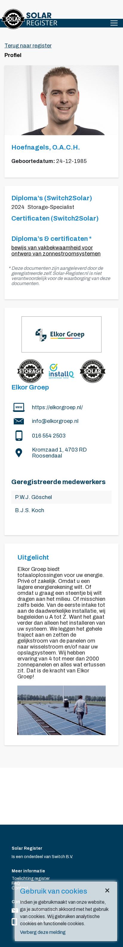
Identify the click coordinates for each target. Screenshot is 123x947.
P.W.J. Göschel (33, 497)
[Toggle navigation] (114, 23)
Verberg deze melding (43, 932)
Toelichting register (31, 878)
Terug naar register (28, 46)
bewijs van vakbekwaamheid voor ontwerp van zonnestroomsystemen (56, 251)
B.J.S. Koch (29, 510)
